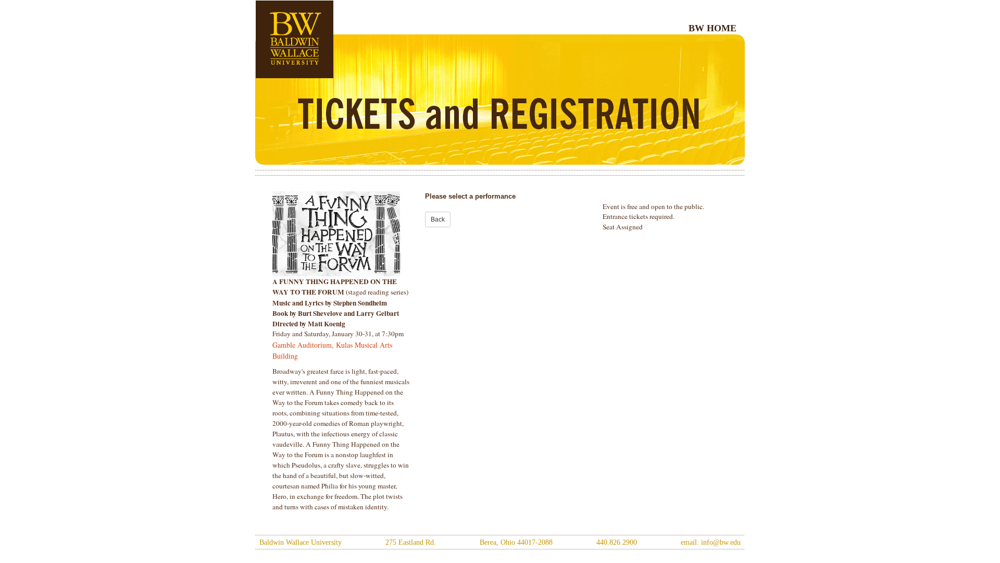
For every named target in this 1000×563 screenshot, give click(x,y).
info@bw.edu (721, 542)
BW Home (712, 28)
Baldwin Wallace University (300, 542)
